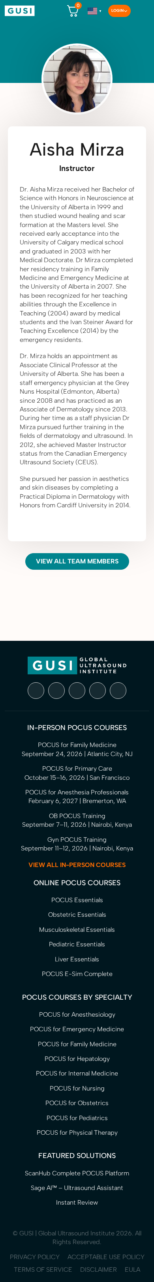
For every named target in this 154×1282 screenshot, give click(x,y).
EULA (132, 1269)
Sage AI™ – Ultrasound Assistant (77, 1188)
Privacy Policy (35, 1257)
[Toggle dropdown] (126, 11)
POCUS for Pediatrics (77, 1118)
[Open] (140, 11)
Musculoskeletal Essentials (77, 929)
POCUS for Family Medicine (77, 1044)
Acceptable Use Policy (106, 1257)
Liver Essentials (77, 959)
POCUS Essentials (77, 900)
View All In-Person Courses (77, 865)
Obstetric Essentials (77, 914)
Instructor (77, 168)
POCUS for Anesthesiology (77, 1014)
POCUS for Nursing (77, 1088)
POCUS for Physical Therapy (77, 1132)
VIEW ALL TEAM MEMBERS (77, 561)
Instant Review (77, 1202)
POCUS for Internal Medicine (77, 1073)
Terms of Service (43, 1269)
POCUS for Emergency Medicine (77, 1029)
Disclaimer (98, 1269)
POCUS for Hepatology (77, 1058)
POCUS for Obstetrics (77, 1103)
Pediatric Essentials (77, 944)
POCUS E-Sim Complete (77, 974)
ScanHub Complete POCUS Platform (77, 1173)
